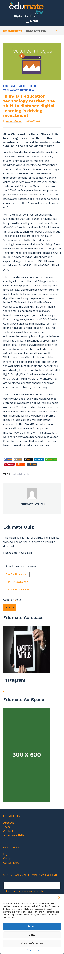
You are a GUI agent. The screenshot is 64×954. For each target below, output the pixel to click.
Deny (32, 934)
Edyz (6, 854)
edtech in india (21, 474)
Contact (8, 831)
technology (24, 344)
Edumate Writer (14, 121)
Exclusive (9, 86)
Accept (32, 926)
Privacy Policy (33, 950)
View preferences (32, 943)
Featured (22, 86)
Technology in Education (19, 90)
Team (6, 827)
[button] (59, 897)
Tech (33, 86)
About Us (8, 822)
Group (7, 858)
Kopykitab (51, 218)
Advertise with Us (13, 835)
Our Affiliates (11, 862)
